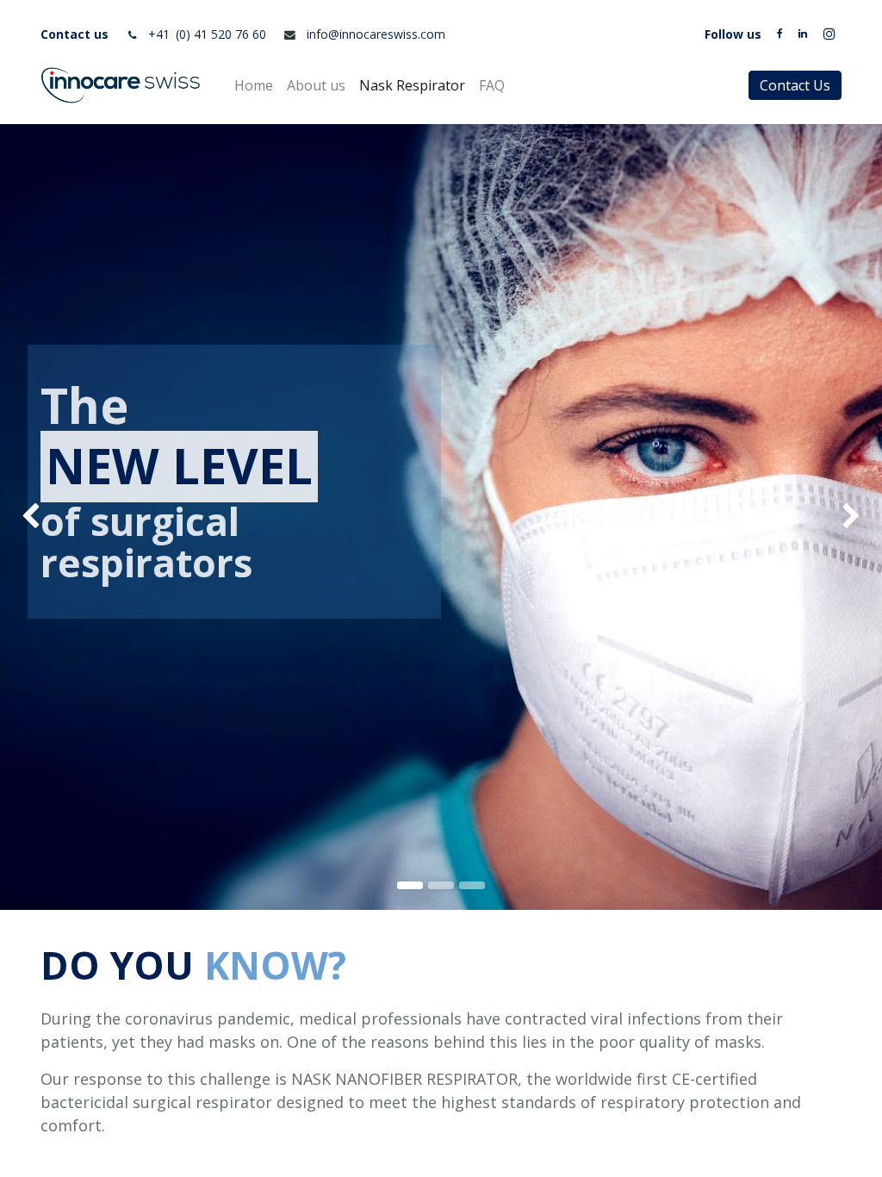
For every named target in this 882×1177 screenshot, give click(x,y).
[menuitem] (253, 85)
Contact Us (795, 85)
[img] (35, 517)
